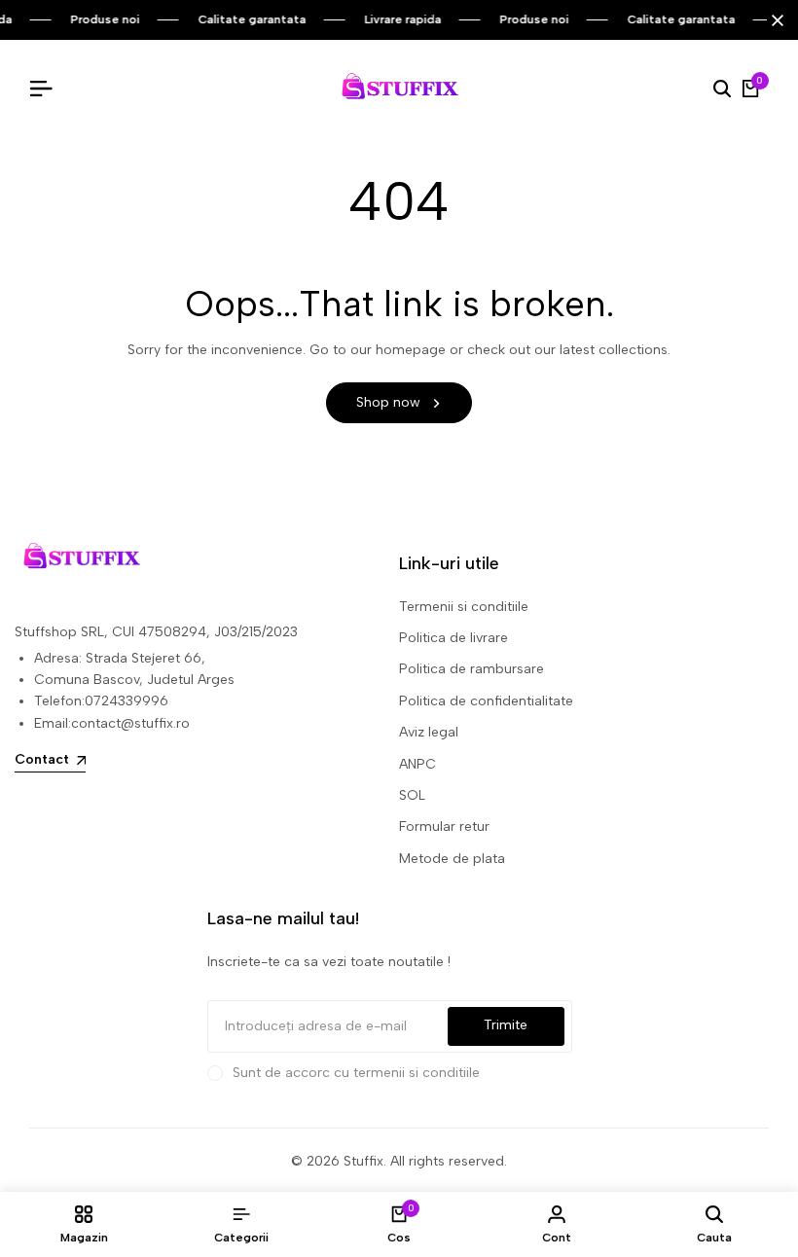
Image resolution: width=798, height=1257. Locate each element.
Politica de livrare (453, 637)
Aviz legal (428, 732)
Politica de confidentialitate (486, 701)
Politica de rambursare (471, 669)
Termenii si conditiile (463, 606)
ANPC (417, 764)
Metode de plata (452, 858)
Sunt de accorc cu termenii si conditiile (356, 1072)
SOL (412, 795)
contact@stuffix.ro (130, 723)
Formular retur (444, 826)
